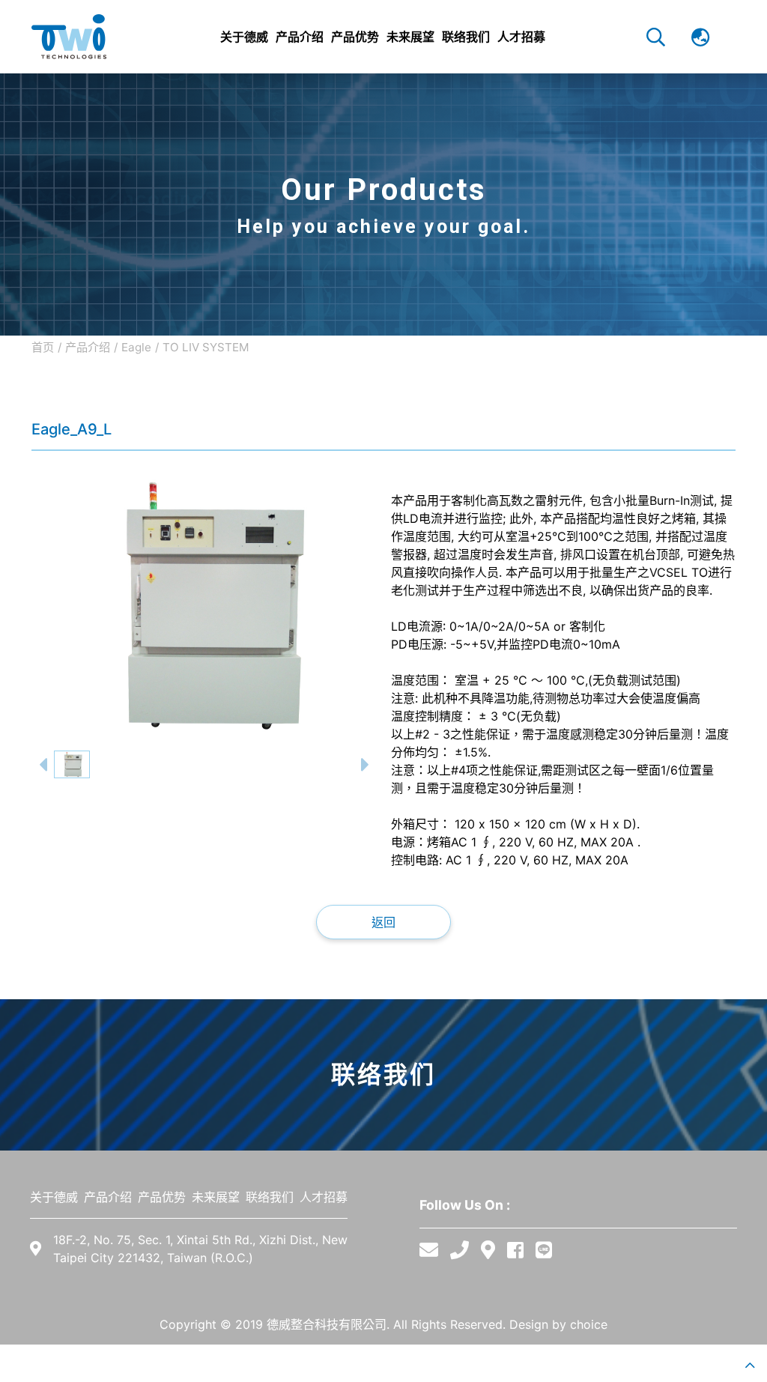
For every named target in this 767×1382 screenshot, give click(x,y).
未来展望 (216, 1196)
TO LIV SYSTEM (206, 347)
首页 (42, 347)
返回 (383, 922)
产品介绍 (87, 347)
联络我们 (270, 1196)
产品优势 (162, 1196)
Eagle (136, 347)
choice (588, 1324)
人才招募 (324, 1196)
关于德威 (54, 1196)
